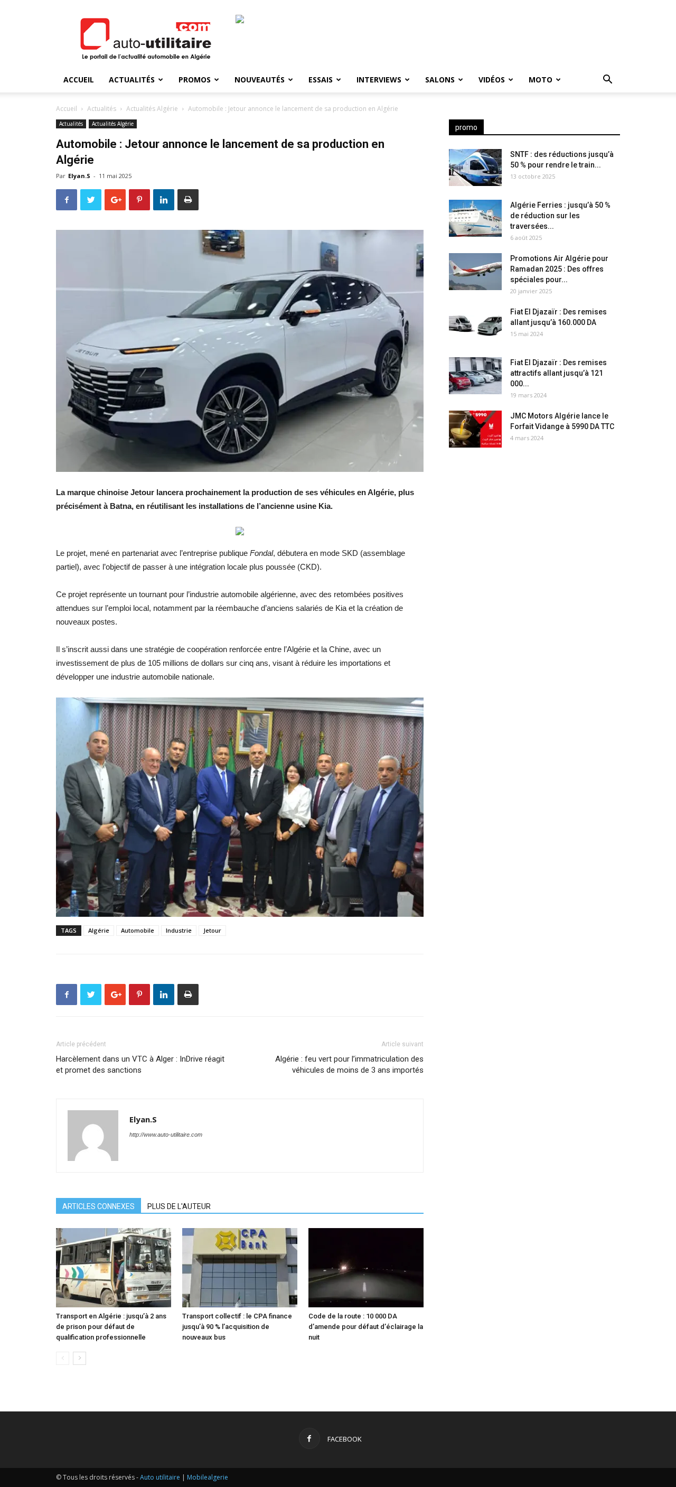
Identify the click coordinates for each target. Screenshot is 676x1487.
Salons (440, 80)
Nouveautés (259, 80)
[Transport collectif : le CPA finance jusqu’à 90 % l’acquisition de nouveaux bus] (239, 1267)
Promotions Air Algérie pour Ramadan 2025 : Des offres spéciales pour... (559, 269)
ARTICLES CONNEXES (98, 1206)
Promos (195, 80)
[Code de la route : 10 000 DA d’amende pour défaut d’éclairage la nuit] (366, 1267)
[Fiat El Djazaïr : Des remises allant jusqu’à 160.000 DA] (475, 324)
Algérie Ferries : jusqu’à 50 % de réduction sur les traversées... (560, 215)
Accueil (78, 80)
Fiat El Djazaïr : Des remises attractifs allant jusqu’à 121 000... (558, 373)
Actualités (132, 80)
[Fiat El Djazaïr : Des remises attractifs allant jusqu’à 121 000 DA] (475, 375)
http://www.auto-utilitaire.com (165, 1134)
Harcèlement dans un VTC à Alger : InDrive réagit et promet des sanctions (140, 1064)
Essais (320, 80)
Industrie (179, 930)
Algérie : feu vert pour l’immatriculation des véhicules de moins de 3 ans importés (349, 1064)
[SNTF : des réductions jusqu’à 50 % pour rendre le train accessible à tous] (475, 167)
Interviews (378, 80)
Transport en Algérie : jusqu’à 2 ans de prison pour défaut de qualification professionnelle (111, 1326)
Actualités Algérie (152, 108)
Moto (540, 80)
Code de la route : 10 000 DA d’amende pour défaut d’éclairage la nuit (365, 1326)
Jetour (212, 930)
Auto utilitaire (160, 1477)
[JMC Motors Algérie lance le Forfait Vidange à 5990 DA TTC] (475, 429)
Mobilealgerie (207, 1477)
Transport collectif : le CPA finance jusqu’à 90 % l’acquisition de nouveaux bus (237, 1326)
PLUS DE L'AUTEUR (179, 1206)
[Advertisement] (534, 539)
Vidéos (491, 80)
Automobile (137, 930)
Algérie (98, 930)
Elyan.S (79, 176)
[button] (607, 81)
